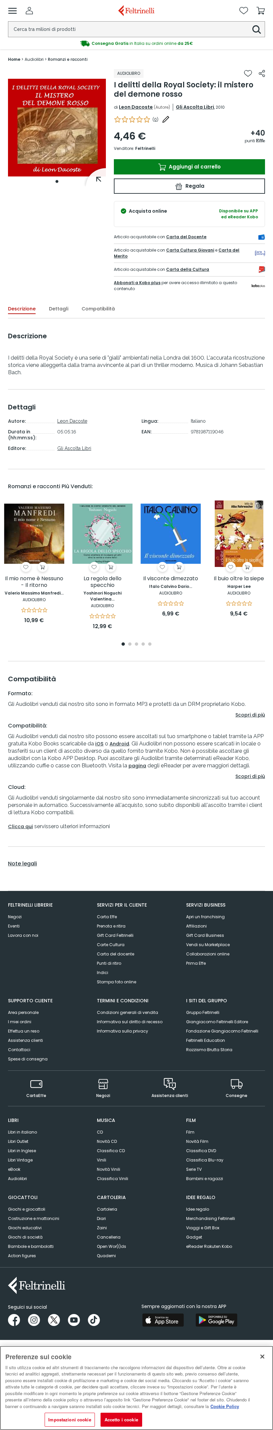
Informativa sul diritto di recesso (129, 1022)
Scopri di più (250, 715)
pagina (137, 765)
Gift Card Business (205, 935)
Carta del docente (115, 954)
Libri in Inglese (22, 1151)
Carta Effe (107, 917)
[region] (136, 1388)
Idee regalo (197, 1209)
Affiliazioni (196, 926)
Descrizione (22, 308)
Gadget (194, 1237)
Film (190, 1132)
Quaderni (106, 1256)
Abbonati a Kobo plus (137, 282)
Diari (101, 1218)
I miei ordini (19, 1022)
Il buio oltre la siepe (239, 578)
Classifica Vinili (112, 1178)
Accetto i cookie (121, 1419)
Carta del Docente (186, 237)
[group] (136, 43)
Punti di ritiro (109, 963)
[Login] (29, 10)
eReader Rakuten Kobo (209, 1246)
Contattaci (19, 1049)
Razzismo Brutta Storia (209, 1049)
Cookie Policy (224, 1406)
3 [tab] (136, 644)
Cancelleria (109, 1237)
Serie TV (194, 1169)
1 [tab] (57, 181)
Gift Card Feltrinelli (115, 935)
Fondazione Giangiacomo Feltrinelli (222, 1031)
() (155, 119)
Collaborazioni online (207, 954)
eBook (14, 1169)
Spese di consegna (28, 1059)
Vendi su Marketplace (208, 944)
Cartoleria (107, 1209)
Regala (194, 185)
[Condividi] (262, 73)
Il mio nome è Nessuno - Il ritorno (34, 582)
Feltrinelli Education (205, 1040)
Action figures (22, 1256)
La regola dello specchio (103, 582)
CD (100, 1132)
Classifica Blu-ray (204, 1160)
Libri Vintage (20, 1160)
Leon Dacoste (136, 107)
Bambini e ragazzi (204, 1178)
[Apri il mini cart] (261, 11)
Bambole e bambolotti (31, 1246)
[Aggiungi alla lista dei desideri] (248, 73)
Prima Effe (196, 963)
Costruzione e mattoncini (33, 1218)
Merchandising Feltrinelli (210, 1218)
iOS (99, 743)
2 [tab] (130, 644)
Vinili (101, 1160)
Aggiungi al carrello (194, 166)
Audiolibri (17, 1178)
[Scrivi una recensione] (166, 119)
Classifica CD (111, 1151)
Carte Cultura (111, 944)
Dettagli (58, 308)
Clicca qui (20, 826)
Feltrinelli (145, 148)
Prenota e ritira (111, 926)
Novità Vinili (108, 1169)
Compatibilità (98, 308)
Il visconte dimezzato (170, 578)
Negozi (15, 917)
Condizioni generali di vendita (127, 1012)
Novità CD (107, 1141)
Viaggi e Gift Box (202, 1228)
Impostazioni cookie (69, 1419)
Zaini (102, 1228)
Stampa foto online (116, 982)
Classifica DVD (201, 1151)
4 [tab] (143, 644)
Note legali (22, 863)
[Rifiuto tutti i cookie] (262, 1356)
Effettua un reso (23, 1031)
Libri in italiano (22, 1132)
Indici (102, 972)
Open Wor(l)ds (111, 1246)
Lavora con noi (23, 935)
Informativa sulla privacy (122, 1031)
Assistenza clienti (25, 1040)
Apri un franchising (205, 917)
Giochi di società (25, 1237)
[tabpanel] (57, 127)
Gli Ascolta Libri (195, 107)
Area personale (23, 1012)
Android (119, 743)
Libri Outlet (18, 1141)
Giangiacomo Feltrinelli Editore (217, 1022)
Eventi (14, 926)
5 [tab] (149, 644)
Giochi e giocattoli (26, 1209)
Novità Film (197, 1141)
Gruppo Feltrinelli (202, 1012)
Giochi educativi (25, 1228)
